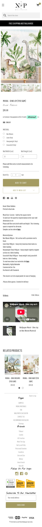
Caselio (21, 435)
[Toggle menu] (3, 5)
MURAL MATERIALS (21, 406)
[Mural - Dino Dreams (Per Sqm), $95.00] (13, 365)
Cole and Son (21, 455)
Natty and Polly (21, 445)
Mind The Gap (21, 442)
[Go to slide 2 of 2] (23, 388)
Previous (4, 369)
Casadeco (21, 452)
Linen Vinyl (10, 138)
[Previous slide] (4, 56)
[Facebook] (4, 198)
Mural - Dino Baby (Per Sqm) (31, 380)
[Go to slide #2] (17, 88)
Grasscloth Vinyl (11, 145)
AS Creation (21, 438)
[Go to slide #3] (28, 88)
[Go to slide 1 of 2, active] (19, 388)
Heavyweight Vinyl (12, 141)
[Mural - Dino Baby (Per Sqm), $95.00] (31, 365)
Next (37, 369)
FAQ (21, 410)
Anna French (21, 462)
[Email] (8, 198)
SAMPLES (21, 403)
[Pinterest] (16, 198)
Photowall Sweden (21, 448)
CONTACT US (21, 417)
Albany (21, 459)
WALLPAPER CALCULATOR (21, 413)
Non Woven (10, 134)
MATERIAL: (6, 129)
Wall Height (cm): (26, 151)
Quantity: (6, 175)
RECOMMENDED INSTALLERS (21, 420)
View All (21, 466)
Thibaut (21, 431)
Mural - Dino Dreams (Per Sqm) (12, 380)
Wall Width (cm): (8, 151)
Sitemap (21, 423)
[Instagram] (16, 473)
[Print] (12, 198)
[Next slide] (37, 56)
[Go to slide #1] (6, 88)
